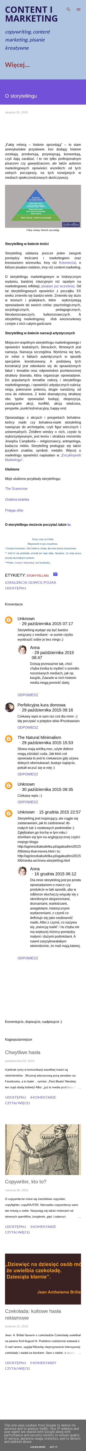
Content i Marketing (24, 562)
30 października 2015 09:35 (47, 789)
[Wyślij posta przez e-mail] (55, 575)
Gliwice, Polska (42, 582)
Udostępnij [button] (15, 588)
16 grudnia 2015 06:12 (55, 874)
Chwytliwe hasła (22, 1052)
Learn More (38, 1447)
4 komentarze (43, 1097)
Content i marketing (31, 13)
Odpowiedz (28, 695)
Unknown (26, 618)
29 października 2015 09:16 (47, 710)
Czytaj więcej (17, 1103)
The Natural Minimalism (39, 737)
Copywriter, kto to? (25, 1181)
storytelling (38, 575)
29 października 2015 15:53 (47, 742)
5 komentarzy (43, 1363)
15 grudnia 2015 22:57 (60, 812)
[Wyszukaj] (68, 7)
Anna (35, 647)
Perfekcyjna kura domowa (42, 705)
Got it (54, 1447)
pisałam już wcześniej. (59, 286)
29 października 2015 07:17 (47, 623)
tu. (69, 524)
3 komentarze (43, 1226)
